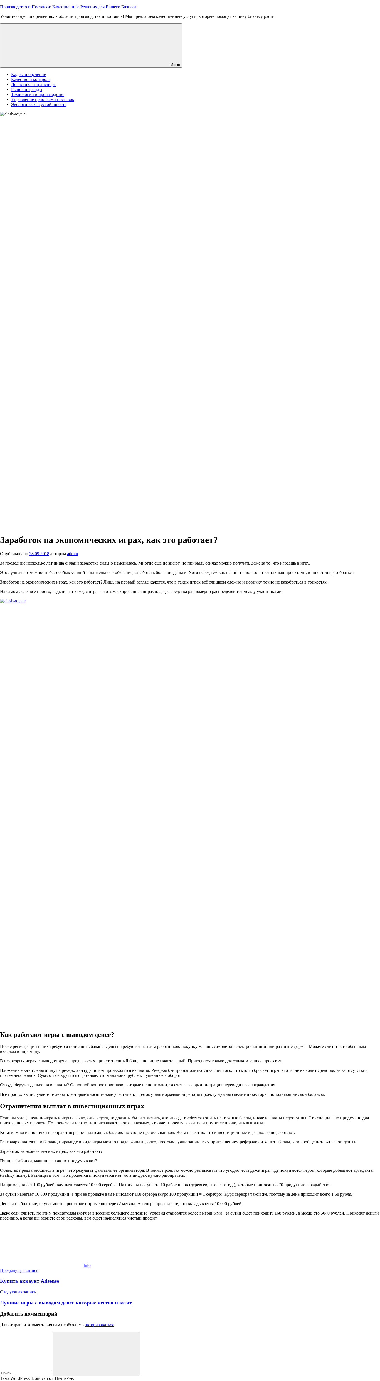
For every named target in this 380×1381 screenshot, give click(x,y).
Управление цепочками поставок (42, 99)
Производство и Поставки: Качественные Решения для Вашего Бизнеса (68, 6)
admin (72, 553)
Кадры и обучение (28, 74)
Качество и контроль (30, 79)
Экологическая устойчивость (38, 104)
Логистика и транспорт (33, 84)
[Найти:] (26, 1372)
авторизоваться (99, 1324)
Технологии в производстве (37, 94)
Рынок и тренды (26, 89)
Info (87, 1265)
